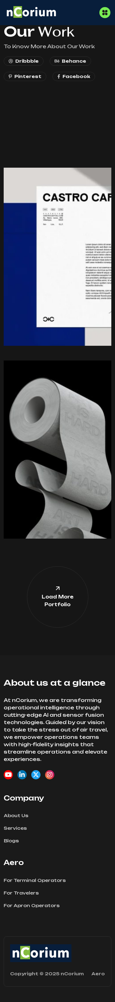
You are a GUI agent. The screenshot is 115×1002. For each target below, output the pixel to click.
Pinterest (27, 76)
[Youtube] (8, 774)
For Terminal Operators (35, 880)
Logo (16, 113)
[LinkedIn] (22, 774)
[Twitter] (35, 774)
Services (15, 828)
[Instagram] (49, 774)
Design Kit (22, 128)
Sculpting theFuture (41, 376)
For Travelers (21, 892)
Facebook (76, 76)
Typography (24, 365)
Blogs (11, 840)
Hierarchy (22, 142)
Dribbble (27, 61)
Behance (74, 61)
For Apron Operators (31, 905)
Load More (58, 600)
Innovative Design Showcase (54, 124)
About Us (16, 815)
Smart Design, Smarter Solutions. (45, 186)
